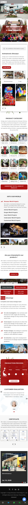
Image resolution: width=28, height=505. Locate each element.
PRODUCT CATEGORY (14, 118)
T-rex (19, 81)
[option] (14, 30)
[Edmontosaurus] (14, 462)
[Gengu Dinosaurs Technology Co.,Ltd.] (4, 2)
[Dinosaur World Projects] (14, 230)
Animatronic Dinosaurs (17, 143)
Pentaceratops (8, 81)
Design (10, 369)
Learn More (6, 67)
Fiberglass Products (7, 155)
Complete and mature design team (11, 301)
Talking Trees (14, 181)
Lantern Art (23, 181)
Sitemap (16, 495)
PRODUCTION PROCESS (14, 363)
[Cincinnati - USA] (5, 242)
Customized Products (7, 181)
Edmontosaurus (6, 473)
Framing (17, 369)
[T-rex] (19, 75)
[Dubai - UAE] (14, 242)
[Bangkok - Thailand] (23, 242)
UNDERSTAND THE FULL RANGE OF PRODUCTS (14, 187)
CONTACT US (14, 274)
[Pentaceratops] (8, 75)
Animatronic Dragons (16, 168)
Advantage (7, 298)
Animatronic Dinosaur (10, 54)
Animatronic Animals (7, 168)
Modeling (25, 369)
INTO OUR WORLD (14, 196)
